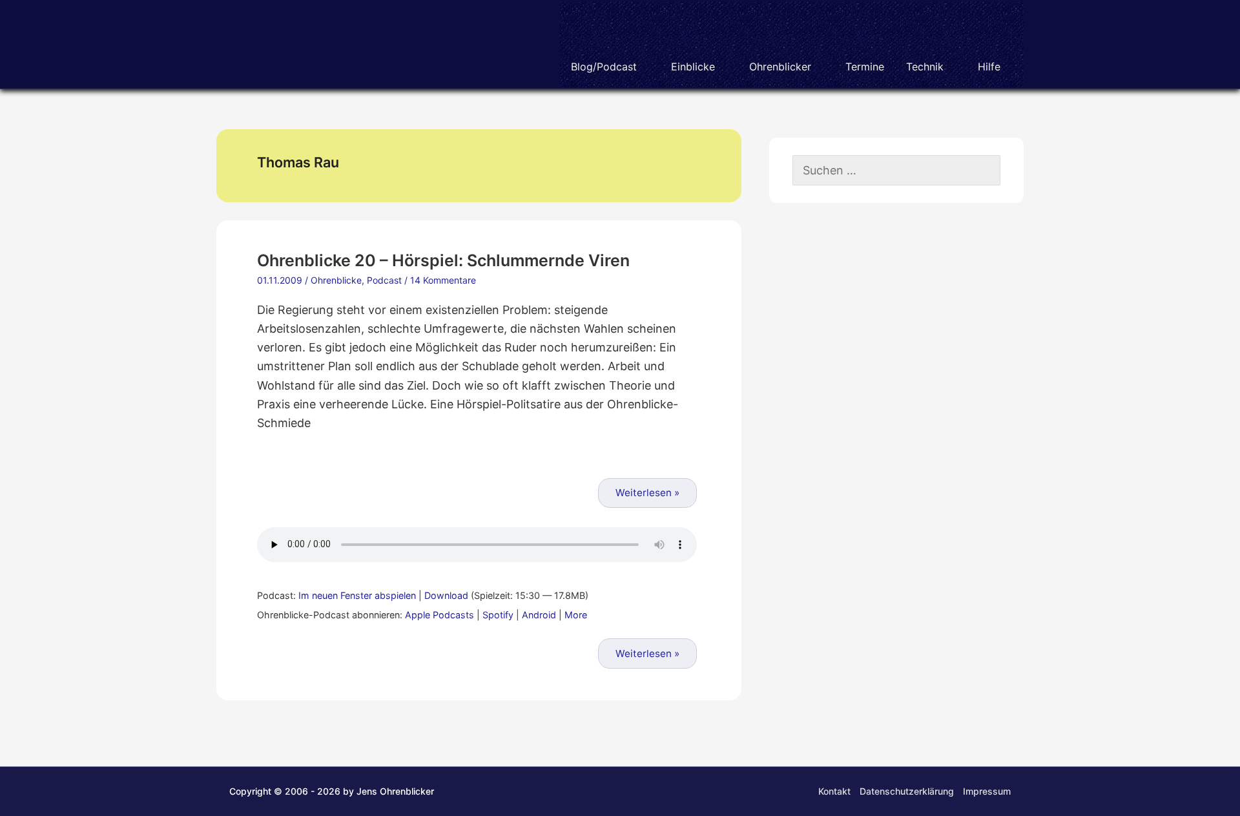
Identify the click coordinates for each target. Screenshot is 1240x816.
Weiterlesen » (647, 492)
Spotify (497, 614)
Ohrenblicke (336, 280)
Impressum (987, 791)
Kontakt (834, 791)
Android (539, 614)
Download (446, 595)
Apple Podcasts (439, 614)
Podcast (384, 280)
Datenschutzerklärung (907, 791)
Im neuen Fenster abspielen (357, 595)
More (575, 614)
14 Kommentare (443, 280)
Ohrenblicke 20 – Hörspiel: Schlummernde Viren (443, 260)
